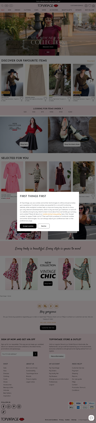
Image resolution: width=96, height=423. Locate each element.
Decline (43, 226)
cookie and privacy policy (52, 214)
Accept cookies (28, 226)
